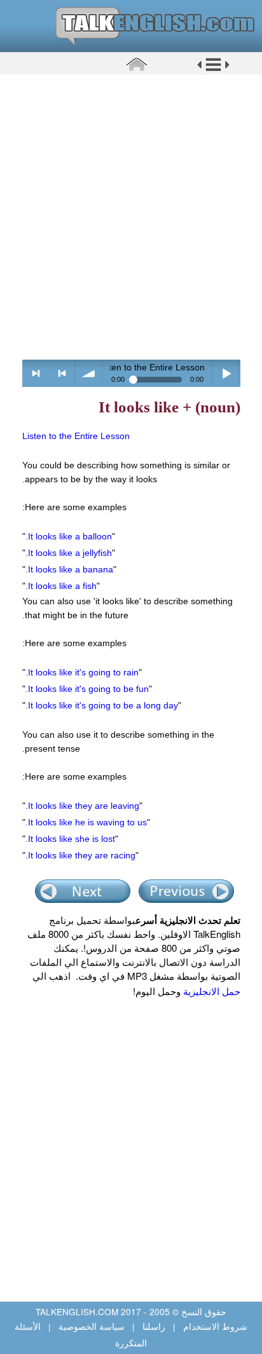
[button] (213, 69)
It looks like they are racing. (80, 855)
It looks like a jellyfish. (68, 553)
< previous (62, 373)
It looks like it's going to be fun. (87, 689)
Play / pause (226, 373)
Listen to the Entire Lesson (76, 436)
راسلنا (154, 1326)
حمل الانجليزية (210, 991)
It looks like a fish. (61, 586)
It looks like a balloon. (68, 536)
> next (36, 373)
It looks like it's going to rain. (82, 672)
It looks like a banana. (69, 569)
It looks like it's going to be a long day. (101, 705)
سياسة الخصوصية (91, 1326)
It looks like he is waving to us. (86, 822)
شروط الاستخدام (214, 1326)
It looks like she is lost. (70, 839)
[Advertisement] (131, 217)
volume (88, 373)
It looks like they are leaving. (82, 806)
